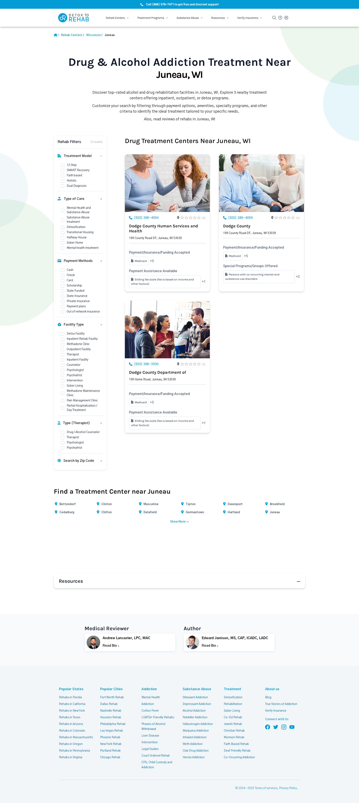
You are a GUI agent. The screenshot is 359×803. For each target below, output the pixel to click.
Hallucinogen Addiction (198, 724)
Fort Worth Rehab (112, 697)
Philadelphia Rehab (112, 724)
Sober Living (232, 710)
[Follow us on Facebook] (267, 727)
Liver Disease (150, 735)
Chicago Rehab (110, 757)
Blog (268, 697)
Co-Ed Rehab (233, 717)
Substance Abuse (197, 689)
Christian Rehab (234, 730)
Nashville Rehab (110, 710)
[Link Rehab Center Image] (167, 183)
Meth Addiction (193, 744)
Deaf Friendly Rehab (237, 750)
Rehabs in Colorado (72, 730)
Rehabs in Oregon (71, 744)
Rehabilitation (233, 704)
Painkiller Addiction (195, 717)
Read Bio (110, 645)
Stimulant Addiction (195, 697)
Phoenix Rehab (110, 737)
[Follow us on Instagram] (283, 727)
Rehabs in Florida (70, 697)
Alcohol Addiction (194, 710)
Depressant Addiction (197, 704)
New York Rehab (111, 744)
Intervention (149, 742)
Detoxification (233, 697)
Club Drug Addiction (196, 750)
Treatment (232, 689)
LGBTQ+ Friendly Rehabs (157, 717)
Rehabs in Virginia (70, 757)
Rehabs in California (72, 704)
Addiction (149, 689)
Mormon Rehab (234, 737)
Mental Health (150, 697)
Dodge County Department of (157, 372)
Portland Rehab (110, 750)
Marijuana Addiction (196, 730)
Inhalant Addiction (195, 737)
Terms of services (266, 788)
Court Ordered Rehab (155, 755)
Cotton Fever (150, 710)
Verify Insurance (275, 710)
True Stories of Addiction (281, 704)
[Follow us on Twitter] (275, 727)
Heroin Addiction (194, 757)
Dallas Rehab (109, 704)
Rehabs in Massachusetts (76, 737)
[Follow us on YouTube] (291, 727)
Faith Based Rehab (236, 744)
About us (272, 689)
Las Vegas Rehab (111, 730)
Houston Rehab (110, 717)
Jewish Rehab (233, 724)
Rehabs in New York (72, 710)
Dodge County (236, 226)
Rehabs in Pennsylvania (74, 750)
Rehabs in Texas (69, 717)
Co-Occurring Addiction (239, 757)
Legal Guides (150, 749)
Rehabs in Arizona (71, 724)
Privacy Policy (288, 788)
